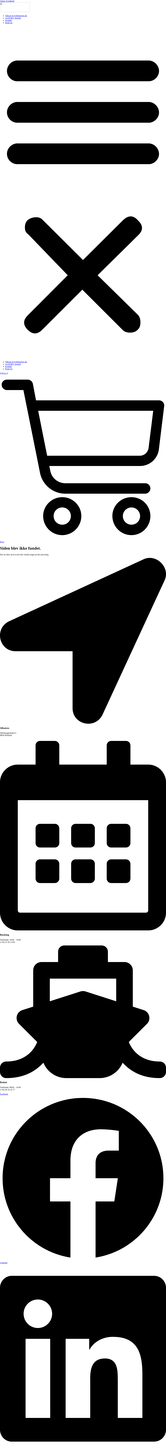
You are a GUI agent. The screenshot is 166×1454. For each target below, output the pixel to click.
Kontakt (8, 20)
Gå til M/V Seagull (13, 18)
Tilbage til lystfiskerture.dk (16, 16)
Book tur (8, 23)
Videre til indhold (7, 1)
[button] (83, 192)
